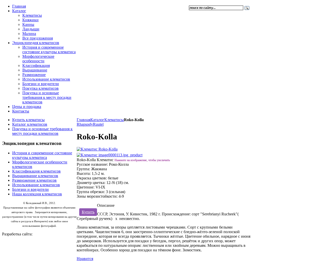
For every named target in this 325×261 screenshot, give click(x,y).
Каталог (97, 120)
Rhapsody (85, 124)
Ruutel (98, 124)
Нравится (85, 258)
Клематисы (114, 120)
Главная (83, 120)
